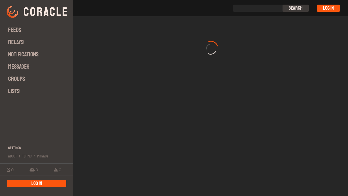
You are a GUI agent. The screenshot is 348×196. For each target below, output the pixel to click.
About (12, 156)
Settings (14, 148)
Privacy (42, 156)
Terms (27, 156)
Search (296, 8)
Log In (328, 8)
